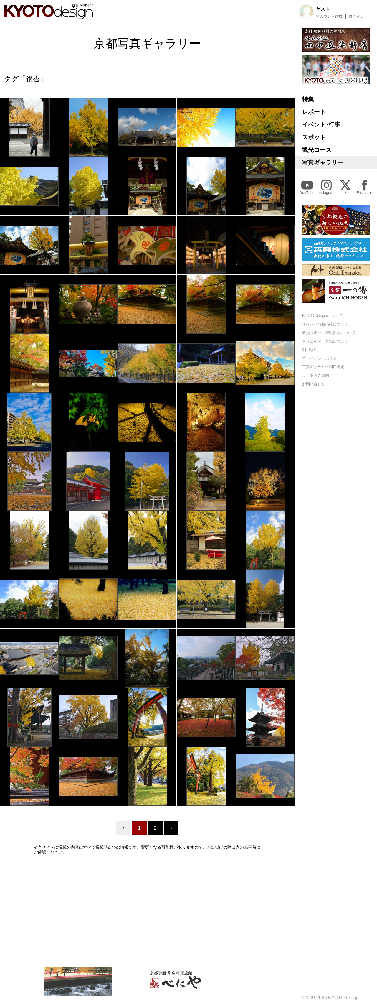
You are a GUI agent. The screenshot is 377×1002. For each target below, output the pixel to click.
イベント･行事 (321, 124)
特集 (308, 99)
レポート (314, 111)
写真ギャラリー (322, 162)
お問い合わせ (313, 383)
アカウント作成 (329, 16)
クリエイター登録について (325, 341)
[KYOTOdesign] (48, 16)
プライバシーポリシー (321, 358)
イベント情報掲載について (325, 324)
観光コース (317, 150)
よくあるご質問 (315, 375)
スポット (314, 137)
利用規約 (310, 350)
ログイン (356, 16)
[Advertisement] (147, 910)
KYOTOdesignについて (322, 315)
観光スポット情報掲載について (329, 332)
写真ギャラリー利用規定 (323, 366)
